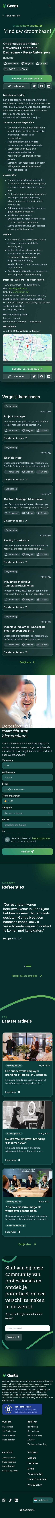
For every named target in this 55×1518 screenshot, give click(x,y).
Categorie (7, 807)
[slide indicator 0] (26, 966)
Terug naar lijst (12, 15)
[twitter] (34, 86)
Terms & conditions (37, 1479)
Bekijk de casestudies (24, 975)
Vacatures (33, 1452)
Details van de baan (14, 438)
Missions (32, 1458)
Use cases (33, 1463)
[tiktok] (10, 1500)
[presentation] (27, 839)
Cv (3, 831)
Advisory (31, 1440)
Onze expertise (9, 1462)
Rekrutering (33, 1427)
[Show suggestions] (50, 813)
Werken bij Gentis (10, 1470)
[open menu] (49, 6)
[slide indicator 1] (30, 966)
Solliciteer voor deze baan (25, 78)
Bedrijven (32, 1421)
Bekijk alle (25, 662)
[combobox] (24, 813)
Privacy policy (35, 1485)
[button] (5, 801)
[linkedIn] (49, 86)
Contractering (34, 1431)
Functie (5, 819)
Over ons (6, 1421)
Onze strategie (8, 1435)
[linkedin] (16, 1500)
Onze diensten (8, 1440)
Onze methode (8, 1457)
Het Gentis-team (9, 1431)
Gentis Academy (35, 1435)
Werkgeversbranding (37, 1444)
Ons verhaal (7, 1427)
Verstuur (25, 851)
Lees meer (10, 1092)
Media (31, 1468)
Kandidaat (7, 1452)
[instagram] (3, 1500)
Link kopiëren (18, 86)
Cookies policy (35, 1474)
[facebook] (41, 86)
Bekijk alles (25, 1244)
